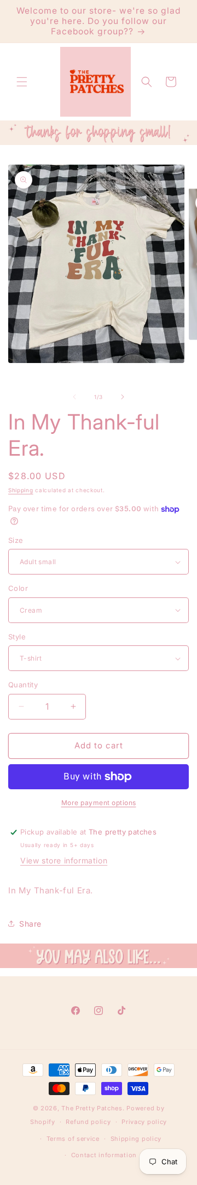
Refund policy (88, 1122)
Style (17, 636)
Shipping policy (136, 1138)
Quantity (23, 684)
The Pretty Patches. (92, 1108)
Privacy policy (144, 1122)
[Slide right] (123, 397)
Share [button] (30, 923)
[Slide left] (74, 397)
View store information (63, 860)
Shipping (20, 490)
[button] (22, 82)
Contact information (104, 1155)
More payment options (98, 803)
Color (18, 588)
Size (16, 540)
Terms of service (73, 1138)
